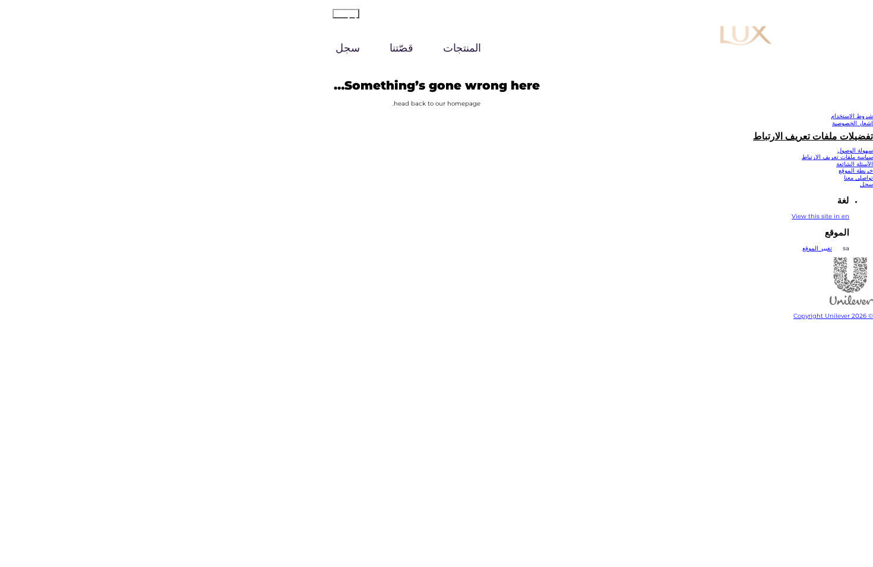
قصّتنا (401, 48)
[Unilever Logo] (851, 303)
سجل (348, 48)
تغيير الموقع (817, 248)
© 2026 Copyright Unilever (833, 316)
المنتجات (462, 48)
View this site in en (820, 216)
